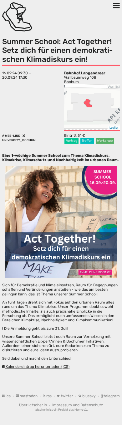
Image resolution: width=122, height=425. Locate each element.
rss (49, 396)
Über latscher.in (33, 405)
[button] (88, 103)
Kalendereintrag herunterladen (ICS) (37, 366)
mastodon (28, 396)
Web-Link (12, 135)
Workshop (105, 141)
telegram (111, 396)
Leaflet (113, 128)
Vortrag (71, 141)
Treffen (87, 141)
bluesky (89, 396)
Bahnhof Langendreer (84, 73)
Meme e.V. (81, 409)
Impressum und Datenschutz (77, 405)
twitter (67, 396)
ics (8, 396)
